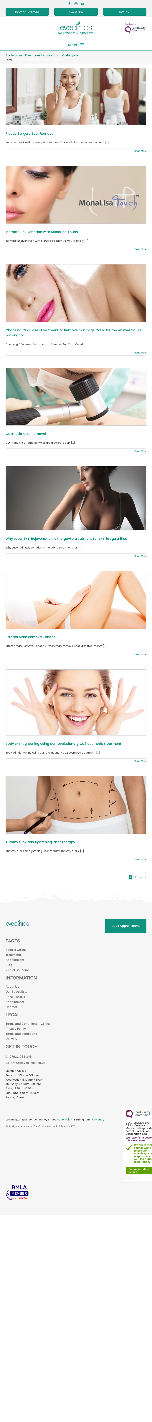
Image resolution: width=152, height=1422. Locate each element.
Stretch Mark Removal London (31, 637)
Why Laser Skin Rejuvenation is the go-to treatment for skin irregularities (66, 538)
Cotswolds (65, 1119)
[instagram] (76, 3)
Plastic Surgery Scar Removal (30, 133)
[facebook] (69, 3)
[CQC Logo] (138, 1116)
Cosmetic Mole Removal (26, 433)
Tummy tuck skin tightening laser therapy (40, 842)
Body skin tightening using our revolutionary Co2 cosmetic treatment (63, 743)
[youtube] (82, 3)
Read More (140, 151)
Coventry (98, 1119)
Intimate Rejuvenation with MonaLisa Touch (42, 231)
